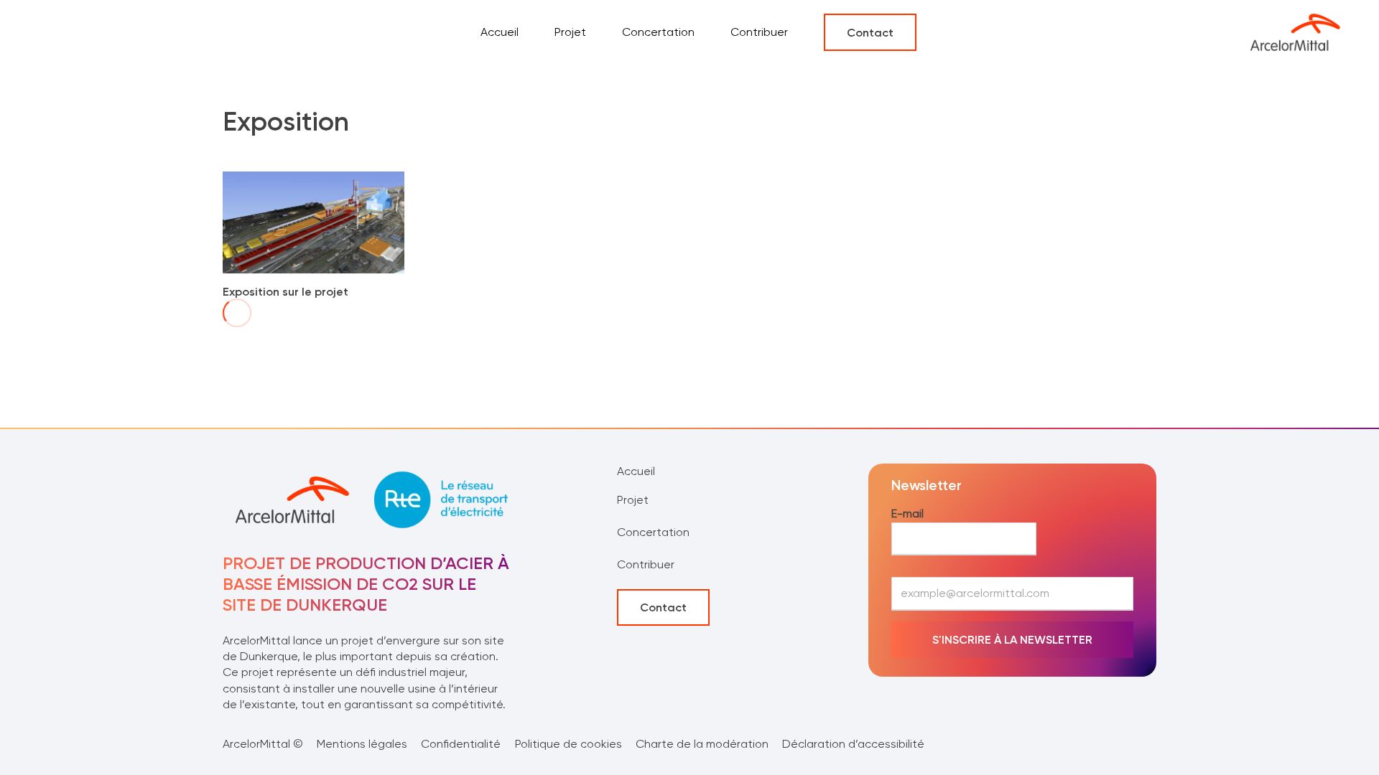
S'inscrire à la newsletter (1012, 640)
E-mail (907, 513)
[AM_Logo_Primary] (1295, 32)
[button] (639, 500)
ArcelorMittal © (263, 744)
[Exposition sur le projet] (313, 179)
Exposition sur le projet (285, 292)
